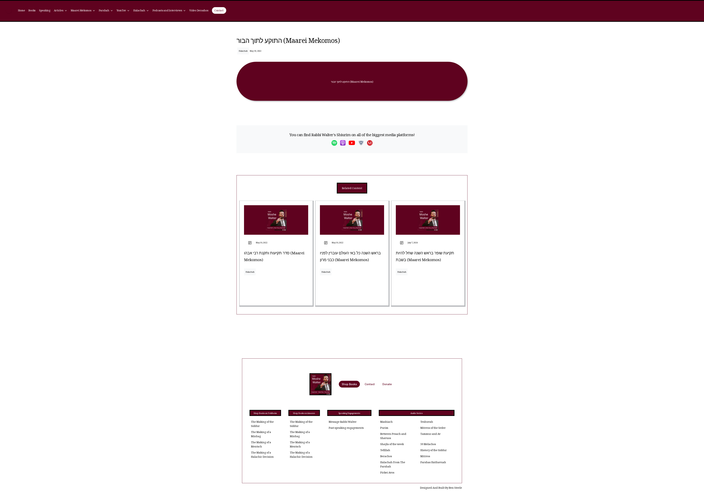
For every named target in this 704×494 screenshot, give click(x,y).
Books (32, 11)
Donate (387, 384)
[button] (60, 11)
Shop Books (349, 384)
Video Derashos (198, 11)
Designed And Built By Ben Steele (441, 488)
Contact (218, 11)
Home (21, 11)
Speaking (44, 11)
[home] (9, 11)
